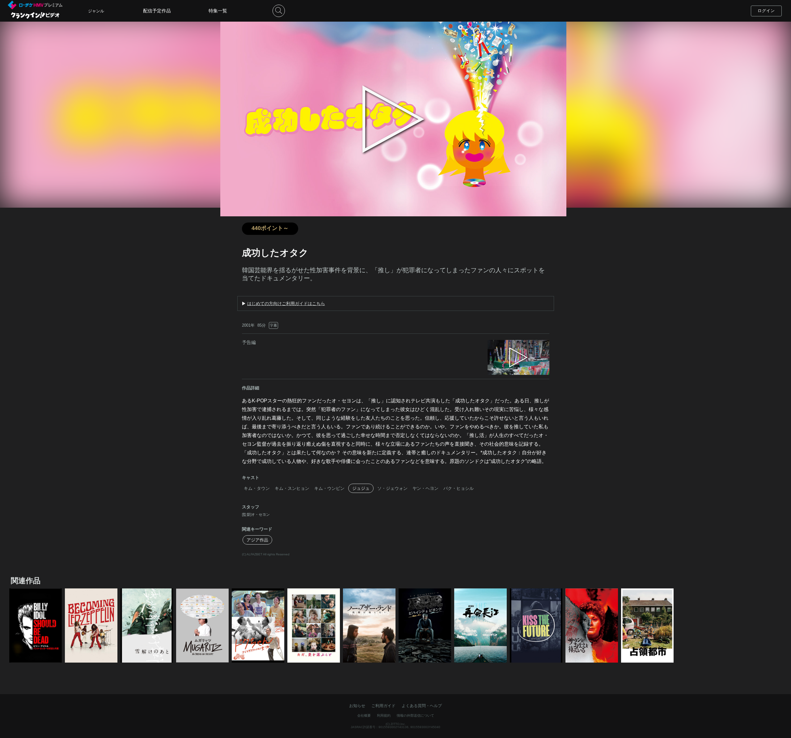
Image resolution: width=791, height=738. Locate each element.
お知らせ (357, 705)
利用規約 (384, 715)
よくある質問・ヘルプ (422, 705)
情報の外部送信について (415, 715)
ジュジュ (361, 488)
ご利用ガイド (383, 705)
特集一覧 (218, 10)
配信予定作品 (157, 10)
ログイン (766, 10)
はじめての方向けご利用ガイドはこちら (286, 303)
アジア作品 (257, 539)
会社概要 (364, 715)
